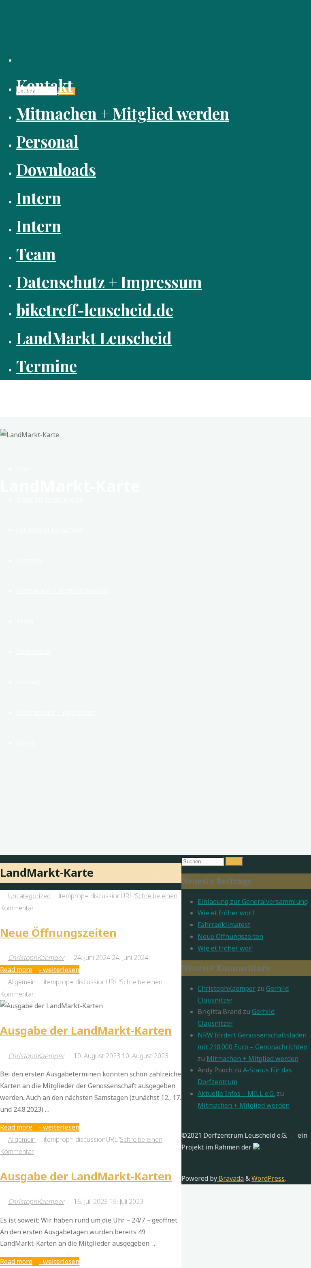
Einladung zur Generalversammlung (253, 901)
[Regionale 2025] (256, 1147)
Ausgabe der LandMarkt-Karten (86, 1030)
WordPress (268, 1178)
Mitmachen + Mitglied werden (252, 1058)
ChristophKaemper (227, 988)
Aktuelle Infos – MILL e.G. (236, 1093)
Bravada (230, 1178)
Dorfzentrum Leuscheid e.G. (61, 393)
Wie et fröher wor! (225, 948)
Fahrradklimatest (224, 924)
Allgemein (22, 981)
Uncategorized (29, 895)
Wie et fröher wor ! (226, 912)
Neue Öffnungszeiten (58, 932)
